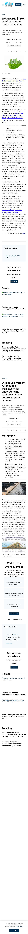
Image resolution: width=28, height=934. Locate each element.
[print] (25, 51)
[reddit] (17, 51)
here (23, 233)
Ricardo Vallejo (19, 483)
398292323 (12, 483)
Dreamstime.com (20, 484)
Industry (4, 378)
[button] (3, 5)
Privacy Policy (19, 926)
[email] (19, 51)
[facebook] (8, 51)
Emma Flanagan (14, 418)
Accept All (14, 930)
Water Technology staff (14, 39)
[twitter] (14, 51)
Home (3, 14)
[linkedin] (11, 51)
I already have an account (14, 619)
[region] (14, 927)
